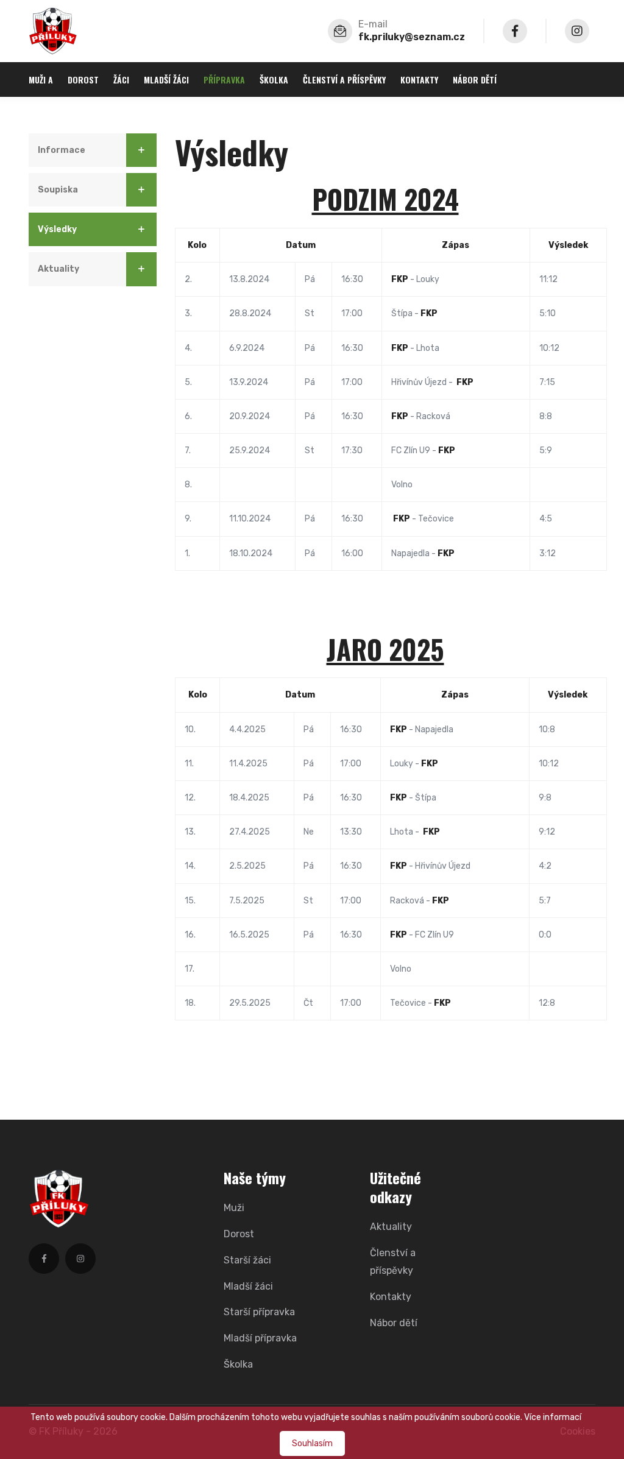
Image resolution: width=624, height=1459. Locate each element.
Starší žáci (247, 1260)
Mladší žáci (166, 79)
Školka (274, 79)
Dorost (83, 79)
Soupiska (58, 190)
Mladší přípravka (260, 1338)
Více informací (552, 1417)
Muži (234, 1207)
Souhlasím (312, 1443)
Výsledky (57, 229)
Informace (61, 150)
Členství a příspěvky (344, 79)
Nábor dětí (475, 79)
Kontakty (419, 79)
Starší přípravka (259, 1312)
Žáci (121, 79)
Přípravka (224, 79)
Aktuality (58, 269)
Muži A (41, 79)
